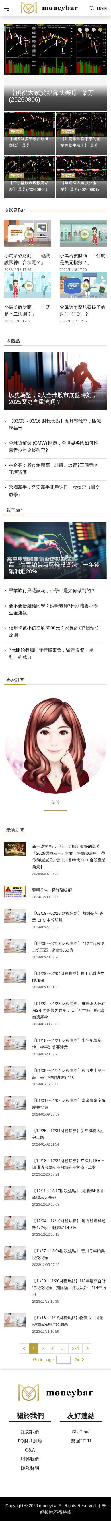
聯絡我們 (30, 1459)
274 (75, 1348)
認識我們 (30, 1431)
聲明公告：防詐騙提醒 (52, 890)
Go (77, 1359)
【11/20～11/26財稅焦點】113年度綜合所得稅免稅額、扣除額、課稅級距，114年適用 (69, 1288)
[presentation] (10, 66)
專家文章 (16, 131)
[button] (80, 30)
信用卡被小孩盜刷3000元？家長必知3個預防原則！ (54, 631)
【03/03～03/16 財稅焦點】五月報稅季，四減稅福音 (55, 424)
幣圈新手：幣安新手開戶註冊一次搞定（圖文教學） (54, 491)
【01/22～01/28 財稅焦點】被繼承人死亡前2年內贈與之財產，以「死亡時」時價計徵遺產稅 (69, 1010)
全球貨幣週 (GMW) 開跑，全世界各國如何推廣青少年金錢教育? (53, 447)
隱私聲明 (30, 1468)
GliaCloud (81, 1431)
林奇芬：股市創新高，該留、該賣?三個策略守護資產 (53, 469)
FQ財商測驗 (30, 1440)
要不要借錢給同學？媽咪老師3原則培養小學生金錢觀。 (53, 609)
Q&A (30, 1450)
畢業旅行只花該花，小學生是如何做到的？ (52, 590)
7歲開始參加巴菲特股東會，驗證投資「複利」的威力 (51, 654)
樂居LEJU (81, 1440)
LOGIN (102, 8)
